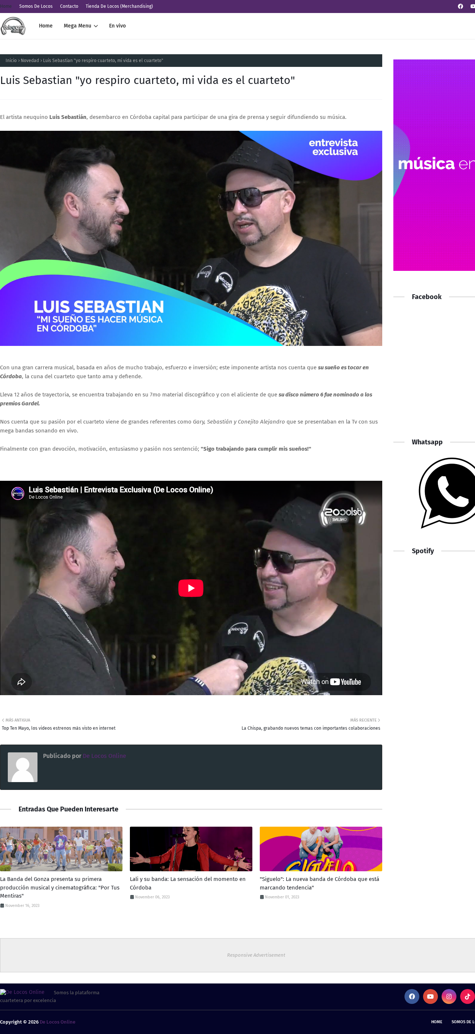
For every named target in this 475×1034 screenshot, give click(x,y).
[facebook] (460, 6)
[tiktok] (467, 996)
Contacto (69, 6)
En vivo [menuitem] (117, 26)
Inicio (11, 60)
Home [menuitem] (46, 26)
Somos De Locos (36, 6)
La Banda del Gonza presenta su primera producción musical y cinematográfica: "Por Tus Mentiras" (59, 887)
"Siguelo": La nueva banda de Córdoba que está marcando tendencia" (319, 883)
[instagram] (449, 996)
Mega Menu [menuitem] (77, 26)
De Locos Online (103, 755)
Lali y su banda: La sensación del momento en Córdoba (188, 883)
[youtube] (430, 996)
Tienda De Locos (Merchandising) (119, 6)
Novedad (30, 60)
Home (6, 6)
